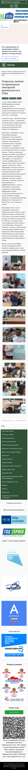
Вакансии (4, 485)
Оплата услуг (5, 492)
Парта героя (5, 455)
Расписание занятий (8, 431)
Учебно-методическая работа (10, 445)
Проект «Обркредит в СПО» (10, 481)
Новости (13, 98)
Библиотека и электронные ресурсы (12, 448)
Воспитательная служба (9, 441)
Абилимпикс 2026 (7, 473)
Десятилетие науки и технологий (11, 466)
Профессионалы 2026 (8, 469)
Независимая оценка (8, 438)
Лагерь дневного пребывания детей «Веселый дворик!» (12, 477)
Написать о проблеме (10, 58)
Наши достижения (7, 459)
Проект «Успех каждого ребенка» (11, 452)
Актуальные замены (7, 434)
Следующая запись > (21, 420)
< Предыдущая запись (7, 420)
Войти (3, 426)
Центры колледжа (7, 462)
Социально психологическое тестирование (10, 496)
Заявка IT (4, 488)
